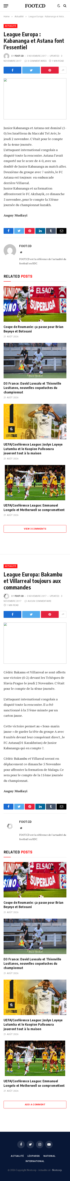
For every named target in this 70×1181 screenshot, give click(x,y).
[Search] (64, 6)
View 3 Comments (35, 528)
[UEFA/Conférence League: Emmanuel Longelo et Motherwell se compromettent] (35, 482)
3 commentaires (37, 61)
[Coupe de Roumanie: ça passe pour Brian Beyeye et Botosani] (35, 304)
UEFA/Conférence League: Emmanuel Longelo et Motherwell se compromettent (34, 507)
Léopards (33, 1156)
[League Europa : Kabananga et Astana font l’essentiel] (35, 98)
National (49, 1156)
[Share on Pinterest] (50, 70)
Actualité (10, 26)
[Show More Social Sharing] (63, 70)
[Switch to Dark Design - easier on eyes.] (58, 5)
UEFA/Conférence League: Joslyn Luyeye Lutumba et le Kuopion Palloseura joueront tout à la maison (33, 448)
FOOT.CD (19, 56)
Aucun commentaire (39, 601)
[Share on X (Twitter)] (31, 70)
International (35, 1161)
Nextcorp (57, 1170)
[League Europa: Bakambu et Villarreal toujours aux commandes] (35, 643)
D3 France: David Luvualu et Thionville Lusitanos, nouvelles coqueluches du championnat (32, 387)
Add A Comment (35, 1104)
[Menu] (6, 6)
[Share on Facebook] (12, 70)
